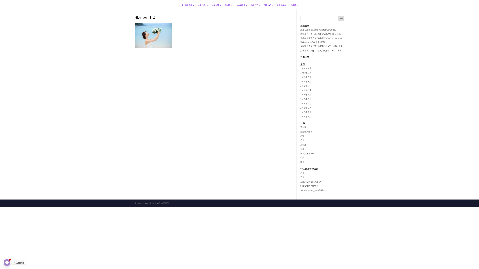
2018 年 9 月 (305, 90)
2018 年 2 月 (305, 112)
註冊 (302, 172)
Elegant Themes (142, 203)
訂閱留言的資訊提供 (309, 186)
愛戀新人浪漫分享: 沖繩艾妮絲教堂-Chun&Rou (321, 34)
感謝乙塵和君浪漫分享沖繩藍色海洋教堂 (318, 29)
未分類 (303, 144)
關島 (302, 162)
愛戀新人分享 (306, 131)
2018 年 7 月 (305, 94)
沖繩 (302, 149)
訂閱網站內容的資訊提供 (311, 181)
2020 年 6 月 (305, 72)
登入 (302, 177)
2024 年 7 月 (305, 68)
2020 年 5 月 (305, 77)
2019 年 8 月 (305, 81)
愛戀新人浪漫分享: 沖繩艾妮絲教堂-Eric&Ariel (320, 50)
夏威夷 (303, 127)
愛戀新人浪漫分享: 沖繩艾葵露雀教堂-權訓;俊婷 (321, 46)
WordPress (159, 203)
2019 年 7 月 (305, 86)
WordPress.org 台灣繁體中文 (313, 190)
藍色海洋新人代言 (308, 153)
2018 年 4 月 (305, 103)
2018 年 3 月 (305, 107)
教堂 (302, 136)
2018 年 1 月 (305, 116)
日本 (302, 140)
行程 (302, 158)
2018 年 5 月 (305, 99)
